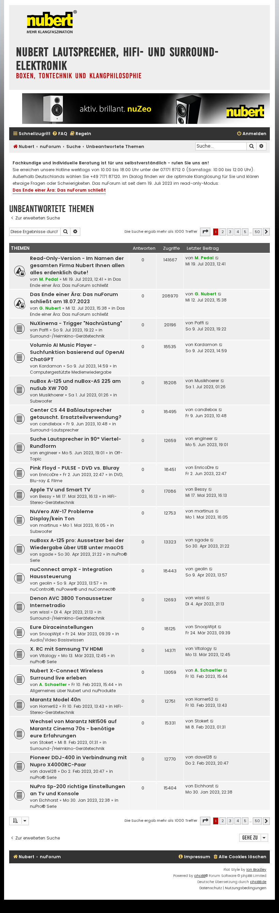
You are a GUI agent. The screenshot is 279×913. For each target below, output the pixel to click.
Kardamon (50, 366)
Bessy (45, 496)
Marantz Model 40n (55, 699)
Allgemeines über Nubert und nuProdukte (73, 691)
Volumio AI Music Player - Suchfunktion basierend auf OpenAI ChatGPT (77, 352)
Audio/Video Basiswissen (57, 640)
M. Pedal (48, 279)
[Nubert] (50, 22)
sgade (46, 554)
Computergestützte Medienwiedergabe (70, 372)
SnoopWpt (50, 634)
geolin (45, 583)
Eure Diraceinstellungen (61, 627)
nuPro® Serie (43, 662)
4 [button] (237, 231)
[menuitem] (59, 133)
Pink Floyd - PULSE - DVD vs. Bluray (74, 467)
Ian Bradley (256, 869)
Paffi (43, 330)
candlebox (50, 424)
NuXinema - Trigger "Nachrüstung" (76, 323)
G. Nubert (50, 308)
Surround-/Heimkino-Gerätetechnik (67, 336)
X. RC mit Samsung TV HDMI (66, 649)
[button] (205, 232)
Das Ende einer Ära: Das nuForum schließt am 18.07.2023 (74, 298)
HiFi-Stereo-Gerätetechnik (73, 499)
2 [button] (222, 231)
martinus (48, 525)
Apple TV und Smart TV (60, 489)
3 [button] (230, 231)
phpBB (200, 875)
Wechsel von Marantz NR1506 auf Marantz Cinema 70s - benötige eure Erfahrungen (73, 728)
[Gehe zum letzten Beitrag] (217, 258)
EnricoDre (48, 474)
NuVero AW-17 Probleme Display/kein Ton (62, 515)
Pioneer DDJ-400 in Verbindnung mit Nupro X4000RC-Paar (78, 761)
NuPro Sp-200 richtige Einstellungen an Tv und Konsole (77, 790)
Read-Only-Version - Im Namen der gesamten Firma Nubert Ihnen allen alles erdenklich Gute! (77, 265)
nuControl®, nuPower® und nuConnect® (72, 589)
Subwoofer (41, 401)
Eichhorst (48, 800)
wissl (44, 612)
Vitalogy (47, 655)
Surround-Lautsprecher (54, 430)
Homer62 (48, 706)
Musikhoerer (51, 395)
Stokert (46, 742)
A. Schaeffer (53, 684)
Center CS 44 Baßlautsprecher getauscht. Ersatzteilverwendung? (75, 414)
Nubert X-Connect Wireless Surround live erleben (66, 674)
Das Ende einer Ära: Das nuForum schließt (59, 190)
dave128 (47, 771)
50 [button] (257, 231)
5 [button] (245, 231)
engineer (48, 453)
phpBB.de (258, 881)
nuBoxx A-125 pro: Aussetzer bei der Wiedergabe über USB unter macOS (77, 544)
